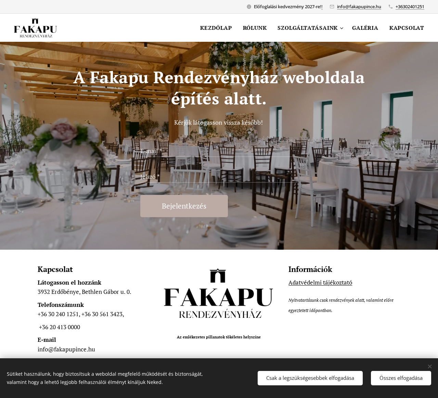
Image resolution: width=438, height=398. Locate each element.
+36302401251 (410, 6)
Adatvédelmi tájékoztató (320, 282)
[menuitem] (217, 27)
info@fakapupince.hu (359, 6)
